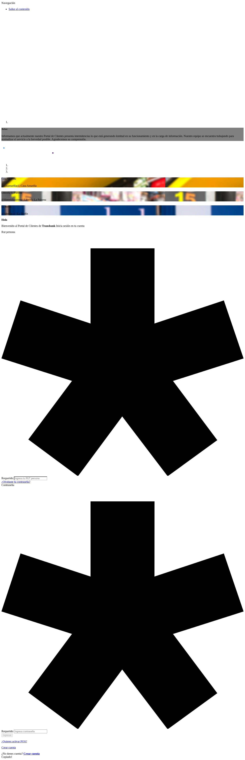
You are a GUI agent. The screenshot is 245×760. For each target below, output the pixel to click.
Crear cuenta (8, 747)
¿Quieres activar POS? (14, 741)
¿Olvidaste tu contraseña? (15, 481)
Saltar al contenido (19, 9)
